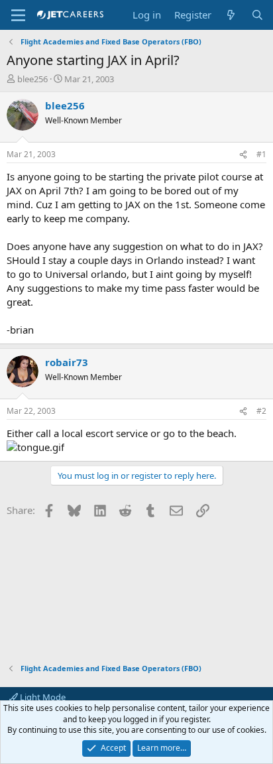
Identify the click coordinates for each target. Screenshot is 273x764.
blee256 (32, 79)
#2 (261, 410)
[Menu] (18, 15)
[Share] (243, 154)
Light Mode (42, 697)
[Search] (257, 15)
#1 (261, 154)
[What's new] (231, 15)
